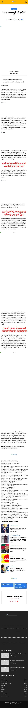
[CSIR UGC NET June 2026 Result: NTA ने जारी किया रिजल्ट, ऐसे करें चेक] (5, 568)
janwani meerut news (11, 446)
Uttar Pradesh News (16, 546)
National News (14, 525)
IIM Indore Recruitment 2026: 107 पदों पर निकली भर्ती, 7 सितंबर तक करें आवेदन (18, 560)
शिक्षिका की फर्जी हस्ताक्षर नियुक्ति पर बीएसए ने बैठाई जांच (20, 587)
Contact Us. (12, 702)
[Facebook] (10, 601)
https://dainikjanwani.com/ (14, 598)
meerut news (20, 446)
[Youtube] (17, 601)
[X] (15, 601)
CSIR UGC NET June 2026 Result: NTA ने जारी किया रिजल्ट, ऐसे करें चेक (18, 570)
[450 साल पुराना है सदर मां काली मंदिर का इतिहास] (5, 662)
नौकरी (12, 556)
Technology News (15, 535)
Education (13, 566)
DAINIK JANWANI (14, 71)
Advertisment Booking (14, 703)
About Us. (7, 702)
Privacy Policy (19, 702)
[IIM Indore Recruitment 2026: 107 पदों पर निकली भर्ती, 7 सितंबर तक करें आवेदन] (5, 558)
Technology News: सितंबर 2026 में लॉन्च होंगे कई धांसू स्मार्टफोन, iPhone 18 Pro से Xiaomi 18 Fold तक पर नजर (18, 540)
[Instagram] (12, 601)
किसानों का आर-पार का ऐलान (7, 586)
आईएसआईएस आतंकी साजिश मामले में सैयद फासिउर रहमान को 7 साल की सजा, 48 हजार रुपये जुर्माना (18, 530)
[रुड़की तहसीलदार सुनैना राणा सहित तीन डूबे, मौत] (5, 669)
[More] (21, 19)
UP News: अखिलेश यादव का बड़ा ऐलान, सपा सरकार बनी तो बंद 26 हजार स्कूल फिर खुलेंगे (18, 550)
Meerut (14, 9)
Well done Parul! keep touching (9, 448)
